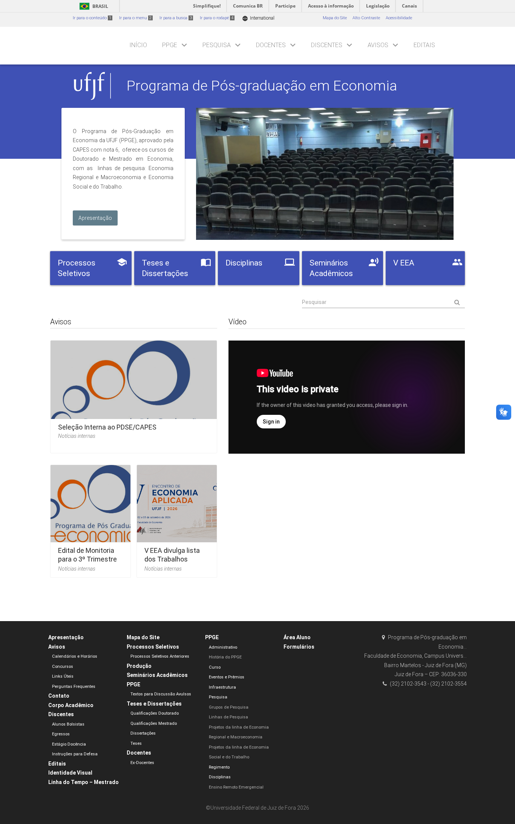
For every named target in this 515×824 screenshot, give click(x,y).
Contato (58, 696)
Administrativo (223, 647)
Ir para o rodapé (216, 17)
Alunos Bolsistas (68, 724)
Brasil (92, 6)
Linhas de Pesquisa (228, 717)
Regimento (219, 767)
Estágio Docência (69, 744)
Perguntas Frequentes (73, 686)
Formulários (299, 647)
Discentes (326, 45)
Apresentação (66, 637)
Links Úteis (63, 676)
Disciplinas (220, 777)
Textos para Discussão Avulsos (160, 694)
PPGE (169, 45)
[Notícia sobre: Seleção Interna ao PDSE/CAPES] (134, 394)
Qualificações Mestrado (153, 723)
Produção (139, 666)
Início (138, 45)
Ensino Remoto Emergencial (236, 787)
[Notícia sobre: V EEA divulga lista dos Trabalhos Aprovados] (177, 518)
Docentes (271, 45)
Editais (424, 45)
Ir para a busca (175, 17)
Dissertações (143, 733)
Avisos (378, 45)
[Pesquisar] (383, 302)
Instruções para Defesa (75, 754)
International (258, 18)
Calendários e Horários (74, 656)
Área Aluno (297, 637)
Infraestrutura (222, 687)
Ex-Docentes (142, 762)
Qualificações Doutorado (154, 713)
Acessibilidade (399, 17)
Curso (215, 667)
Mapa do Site (335, 17)
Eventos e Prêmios (226, 677)
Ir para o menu (135, 17)
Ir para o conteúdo (92, 17)
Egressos (61, 734)
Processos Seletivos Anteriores (159, 656)
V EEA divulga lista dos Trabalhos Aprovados (172, 559)
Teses (136, 743)
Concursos (62, 666)
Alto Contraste (366, 17)
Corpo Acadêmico (70, 705)
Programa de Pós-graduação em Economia (262, 85)
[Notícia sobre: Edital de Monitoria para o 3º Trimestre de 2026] (90, 518)
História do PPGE (225, 657)
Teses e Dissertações (154, 704)
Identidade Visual (70, 773)
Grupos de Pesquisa (228, 707)
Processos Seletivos (153, 647)
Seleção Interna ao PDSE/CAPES (107, 427)
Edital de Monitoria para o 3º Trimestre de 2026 (87, 559)
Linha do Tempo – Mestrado (83, 782)
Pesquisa (216, 45)
